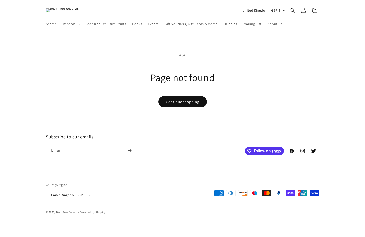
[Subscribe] (129, 150)
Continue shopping (182, 101)
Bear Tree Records (67, 212)
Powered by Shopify (92, 212)
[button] (71, 24)
